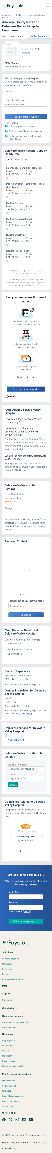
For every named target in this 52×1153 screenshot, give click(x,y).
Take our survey (22, 526)
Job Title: (13, 892)
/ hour (14, 63)
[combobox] (26, 95)
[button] (2, 36)
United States (7, 15)
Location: (9, 91)
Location (12, 774)
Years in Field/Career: (15, 104)
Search (13, 785)
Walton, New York (16, 740)
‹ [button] (23, 569)
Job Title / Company (17, 764)
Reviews (25, 52)
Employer (19, 15)
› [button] (29, 569)
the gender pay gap (24, 713)
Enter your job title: (26, 377)
